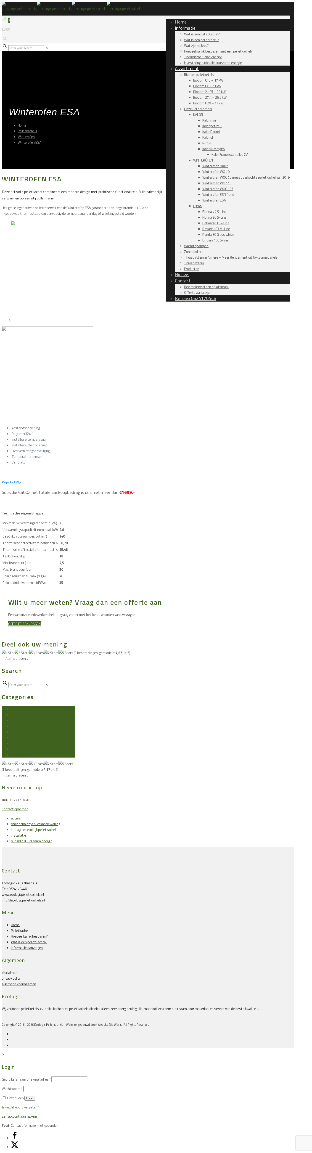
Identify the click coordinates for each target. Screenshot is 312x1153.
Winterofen (26, 136)
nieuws (16, 731)
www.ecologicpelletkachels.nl (23, 894)
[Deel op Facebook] (14, 1137)
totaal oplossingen (25, 749)
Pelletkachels (27, 131)
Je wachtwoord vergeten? (20, 1107)
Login (29, 1098)
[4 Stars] (51, 653)
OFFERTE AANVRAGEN (24, 623)
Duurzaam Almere (24, 714)
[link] (46, 47)
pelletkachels (20, 737)
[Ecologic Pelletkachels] (72, 9)
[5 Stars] (65, 653)
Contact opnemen (15, 809)
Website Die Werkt (110, 1024)
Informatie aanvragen (27, 947)
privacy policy (11, 978)
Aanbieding (19, 709)
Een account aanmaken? (19, 1116)
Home (22, 125)
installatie (18, 720)
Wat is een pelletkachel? (29, 942)
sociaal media (21, 743)
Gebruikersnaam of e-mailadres (26, 1079)
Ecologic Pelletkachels (48, 1024)
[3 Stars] (36, 653)
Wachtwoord (12, 1088)
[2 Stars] (22, 653)
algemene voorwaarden (19, 984)
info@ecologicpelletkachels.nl (23, 900)
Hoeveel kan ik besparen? (29, 936)
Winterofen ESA (29, 142)
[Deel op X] (14, 1146)
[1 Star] (8, 653)
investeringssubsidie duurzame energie (40, 726)
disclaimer (9, 972)
